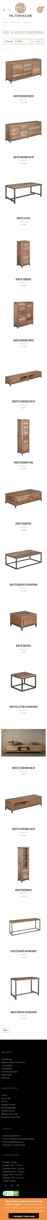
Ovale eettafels (6, 1065)
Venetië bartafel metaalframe (23, 1012)
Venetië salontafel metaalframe (23, 585)
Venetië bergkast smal (23, 462)
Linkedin (17, 1185)
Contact (4, 1095)
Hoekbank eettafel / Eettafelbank (13, 1062)
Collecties (15, 22)
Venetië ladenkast (23, 279)
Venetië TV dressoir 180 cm (23, 768)
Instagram (11, 1185)
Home (5, 22)
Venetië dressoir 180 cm (23, 96)
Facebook (5, 1185)
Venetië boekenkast (23, 890)
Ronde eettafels (6, 1069)
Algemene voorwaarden (9, 1114)
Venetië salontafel (23, 523)
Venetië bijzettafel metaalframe (23, 707)
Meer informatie (36, 1210)
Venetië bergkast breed (23, 340)
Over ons (4, 1101)
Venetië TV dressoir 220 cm (23, 401)
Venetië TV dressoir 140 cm (23, 829)
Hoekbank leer (6, 1059)
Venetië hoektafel (23, 646)
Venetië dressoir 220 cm (23, 157)
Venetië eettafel (23, 218)
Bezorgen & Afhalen (8, 1105)
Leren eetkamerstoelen (9, 1072)
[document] (24, 1209)
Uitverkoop (5, 1078)
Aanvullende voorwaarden (10, 1117)
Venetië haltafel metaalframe (23, 951)
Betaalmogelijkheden (8, 1108)
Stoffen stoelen (6, 1075)
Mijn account (6, 1098)
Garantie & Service (8, 1111)
